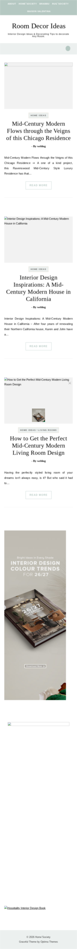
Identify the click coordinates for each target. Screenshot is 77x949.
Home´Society (28, 4)
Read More (39, 185)
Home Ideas (38, 115)
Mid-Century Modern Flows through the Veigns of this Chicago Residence (38, 130)
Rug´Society (60, 4)
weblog (41, 146)
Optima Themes (49, 941)
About (12, 4)
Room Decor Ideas (39, 26)
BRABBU (44, 4)
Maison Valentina (39, 11)
